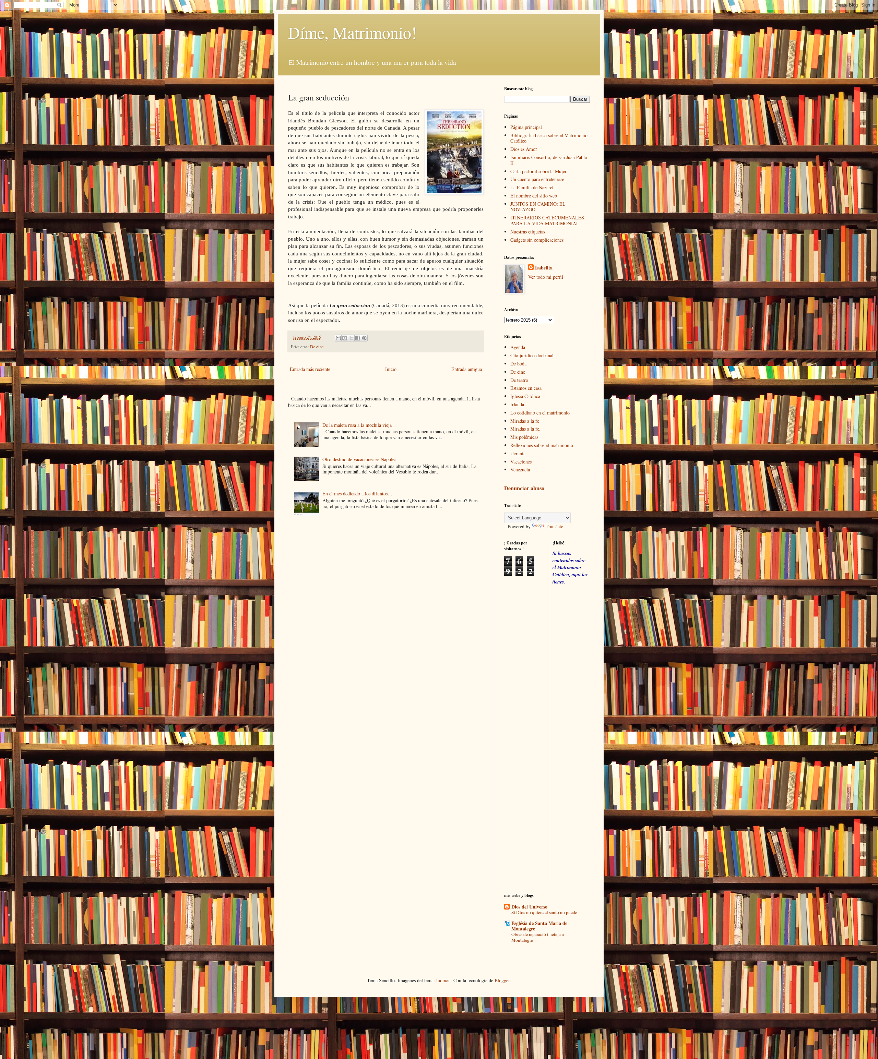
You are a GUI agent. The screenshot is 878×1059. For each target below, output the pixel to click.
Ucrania (517, 453)
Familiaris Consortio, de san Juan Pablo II (548, 160)
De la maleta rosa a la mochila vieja (357, 425)
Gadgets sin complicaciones (536, 240)
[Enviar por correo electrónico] (338, 338)
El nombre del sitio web (533, 195)
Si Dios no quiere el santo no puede (544, 912)
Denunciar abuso (524, 488)
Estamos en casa (526, 388)
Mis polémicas (524, 437)
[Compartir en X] (351, 338)
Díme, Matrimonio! (352, 32)
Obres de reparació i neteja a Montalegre (537, 937)
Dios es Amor (523, 149)
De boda (518, 363)
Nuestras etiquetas (527, 231)
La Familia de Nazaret (532, 187)
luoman (443, 980)
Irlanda (517, 404)
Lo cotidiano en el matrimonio (540, 412)
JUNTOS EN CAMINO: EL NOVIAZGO (538, 207)
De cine (317, 347)
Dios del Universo (529, 906)
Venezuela (520, 469)
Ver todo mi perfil (545, 277)
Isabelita (544, 267)
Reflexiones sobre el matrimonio (541, 445)
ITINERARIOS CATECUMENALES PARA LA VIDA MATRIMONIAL (547, 220)
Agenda (517, 347)
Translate (554, 526)
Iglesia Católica (525, 396)
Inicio (390, 369)
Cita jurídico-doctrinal (532, 355)
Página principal (526, 127)
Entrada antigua (466, 369)
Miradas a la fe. (525, 428)
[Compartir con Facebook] (357, 338)
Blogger (502, 980)
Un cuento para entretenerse (537, 179)
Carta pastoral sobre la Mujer (538, 171)
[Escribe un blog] (344, 338)
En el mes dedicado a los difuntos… (357, 493)
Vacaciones (521, 461)
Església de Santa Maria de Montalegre (539, 925)
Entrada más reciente (310, 369)
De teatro (519, 380)
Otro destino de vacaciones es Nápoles (359, 459)
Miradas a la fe (524, 421)
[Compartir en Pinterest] (364, 338)
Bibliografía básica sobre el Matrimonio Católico (549, 138)
